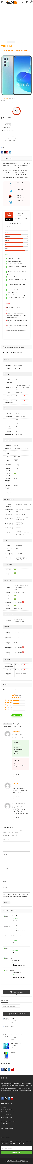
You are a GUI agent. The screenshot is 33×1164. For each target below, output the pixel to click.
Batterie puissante (6, 1114)
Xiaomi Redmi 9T (16, 972)
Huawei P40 (14, 1026)
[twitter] (5, 1069)
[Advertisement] (16, 22)
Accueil (3, 42)
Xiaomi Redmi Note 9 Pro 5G (19, 938)
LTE (21, 365)
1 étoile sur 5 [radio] (11, 835)
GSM (15, 365)
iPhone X (14, 948)
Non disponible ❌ (20, 401)
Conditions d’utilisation (7, 1128)
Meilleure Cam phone (6, 1109)
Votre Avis (6, 840)
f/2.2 (26, 518)
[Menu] (2, 2)
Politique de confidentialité (8, 1121)
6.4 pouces (18, 423)
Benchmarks (4, 1107)
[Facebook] (2, 1069)
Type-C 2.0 (17, 608)
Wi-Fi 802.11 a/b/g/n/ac (20, 586)
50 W (15, 642)
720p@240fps (19, 559)
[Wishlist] (27, 2)
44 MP (17, 545)
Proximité (16, 621)
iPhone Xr (14, 926)
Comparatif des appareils (7, 1112)
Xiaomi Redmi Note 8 (16, 1035)
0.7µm (20, 505)
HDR (17, 511)
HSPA (18, 365)
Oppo (2, 149)
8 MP (17, 518)
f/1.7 (27, 505)
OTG (21, 608)
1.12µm (20, 518)
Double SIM (19, 392)
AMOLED (18, 413)
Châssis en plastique (21, 385)
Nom (4, 881)
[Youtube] (12, 1069)
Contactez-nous (5, 1123)
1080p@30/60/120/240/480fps (23, 533)
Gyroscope (25, 619)
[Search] (23, 2)
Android (16, 445)
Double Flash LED (20, 510)
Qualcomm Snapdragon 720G (21, 448)
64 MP (17, 505)
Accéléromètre (18, 619)
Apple (12, 1022)
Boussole (22, 621)
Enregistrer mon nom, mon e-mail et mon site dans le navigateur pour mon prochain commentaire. (15, 897)
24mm (20, 545)
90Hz (21, 434)
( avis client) (12, 98)
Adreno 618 (17, 457)
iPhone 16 (13, 1018)
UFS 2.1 (16, 468)
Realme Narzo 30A (15, 1043)
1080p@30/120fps (20, 557)
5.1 (14, 592)
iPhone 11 (14, 916)
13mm (23, 518)
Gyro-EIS (25, 535)
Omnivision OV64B (20, 515)
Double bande (21, 587)
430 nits (18, 434)
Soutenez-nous (5, 1126)
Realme (12, 1047)
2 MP (17, 523)
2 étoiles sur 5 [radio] (11, 835)
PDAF (30, 505)
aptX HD (23, 592)
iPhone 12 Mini (16, 960)
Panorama (27, 510)
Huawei (12, 1031)
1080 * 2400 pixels (20, 416)
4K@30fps (18, 531)
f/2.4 (19, 523)
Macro (22, 528)
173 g (17, 379)
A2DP (19, 592)
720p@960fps (19, 535)
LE (16, 592)
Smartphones (11, 42)
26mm (24, 505)
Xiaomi (12, 1039)
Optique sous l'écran (20, 673)
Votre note (6, 835)
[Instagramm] (9, 1069)
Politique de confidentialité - (11, 1161)
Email (5, 888)
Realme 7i (13, 1052)
